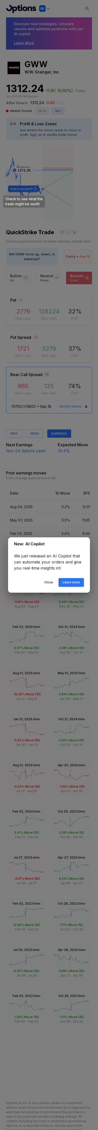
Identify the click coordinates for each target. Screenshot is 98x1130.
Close (48, 585)
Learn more (71, 585)
